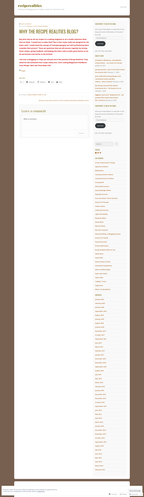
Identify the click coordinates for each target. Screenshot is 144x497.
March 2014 (99, 466)
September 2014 (100, 442)
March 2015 (99, 422)
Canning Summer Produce (104, 174)
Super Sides (99, 277)
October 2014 (100, 438)
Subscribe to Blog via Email (105, 24)
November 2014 (100, 434)
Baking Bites (99, 170)
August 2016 (99, 371)
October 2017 (100, 335)
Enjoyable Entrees (101, 194)
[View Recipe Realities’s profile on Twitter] (98, 153)
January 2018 (99, 327)
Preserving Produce (102, 246)
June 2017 (98, 343)
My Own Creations (101, 230)
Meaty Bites (99, 222)
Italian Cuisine (100, 206)
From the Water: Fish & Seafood (106, 198)
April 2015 (98, 418)
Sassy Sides (99, 258)
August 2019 (99, 315)
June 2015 (98, 410)
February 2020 (100, 303)
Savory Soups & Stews (102, 262)
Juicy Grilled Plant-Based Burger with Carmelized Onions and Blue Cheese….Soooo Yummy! (108, 79)
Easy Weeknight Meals (103, 190)
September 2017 (100, 339)
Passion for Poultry (101, 238)
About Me (123, 7)
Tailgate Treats (100, 281)
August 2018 (99, 323)
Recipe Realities (43, 26)
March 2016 (99, 382)
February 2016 (100, 386)
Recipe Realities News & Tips (37, 95)
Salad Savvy (99, 254)
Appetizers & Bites (101, 167)
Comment (81, 133)
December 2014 (100, 430)
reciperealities (30, 5)
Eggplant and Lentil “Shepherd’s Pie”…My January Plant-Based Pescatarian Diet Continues (109, 97)
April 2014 (98, 462)
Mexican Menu (100, 226)
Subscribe (100, 44)
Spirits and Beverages (102, 269)
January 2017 (99, 355)
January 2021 (99, 299)
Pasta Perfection (101, 242)
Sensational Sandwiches (103, 266)
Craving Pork (99, 182)
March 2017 (99, 347)
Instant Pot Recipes (102, 202)
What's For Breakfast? (103, 289)
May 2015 (98, 414)
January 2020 (99, 307)
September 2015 (100, 406)
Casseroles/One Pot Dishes (104, 178)
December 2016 (100, 359)
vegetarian (99, 285)
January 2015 (99, 426)
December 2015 (100, 394)
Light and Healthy (101, 214)
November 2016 (100, 363)
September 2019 (100, 311)
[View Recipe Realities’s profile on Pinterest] (100, 153)
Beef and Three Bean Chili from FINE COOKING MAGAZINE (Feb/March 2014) (64, 100)
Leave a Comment (26, 24)
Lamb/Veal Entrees (101, 210)
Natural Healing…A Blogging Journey (108, 234)
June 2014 (98, 454)
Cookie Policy (41, 491)
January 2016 (99, 390)
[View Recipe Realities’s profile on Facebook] (96, 153)
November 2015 (100, 398)
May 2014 (98, 458)
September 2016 (100, 367)
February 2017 (100, 351)
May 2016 (98, 379)
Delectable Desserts (102, 186)
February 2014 (100, 470)
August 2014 (99, 446)
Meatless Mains (100, 218)
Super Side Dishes (101, 274)
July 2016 (98, 374)
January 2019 (99, 319)
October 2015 (100, 402)
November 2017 (100, 331)
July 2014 (98, 450)
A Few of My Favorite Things (105, 163)
